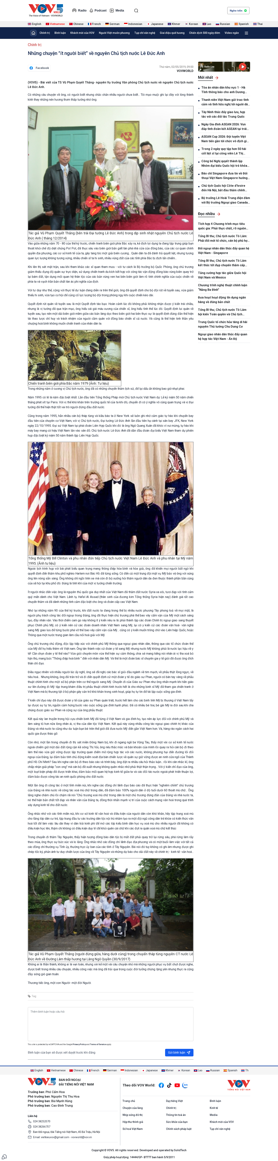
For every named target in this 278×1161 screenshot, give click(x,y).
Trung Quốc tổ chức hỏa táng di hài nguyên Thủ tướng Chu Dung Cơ (222, 324)
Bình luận (60, 32)
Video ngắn (232, 32)
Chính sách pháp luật (178, 1128)
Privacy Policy (79, 1044)
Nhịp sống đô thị (133, 1114)
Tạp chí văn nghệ (144, 32)
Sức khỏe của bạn (177, 1121)
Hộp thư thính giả (133, 1121)
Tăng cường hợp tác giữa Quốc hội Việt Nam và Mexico (222, 275)
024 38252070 (41, 1121)
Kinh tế (214, 1107)
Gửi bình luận (176, 1052)
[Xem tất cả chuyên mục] (246, 33)
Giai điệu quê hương (172, 32)
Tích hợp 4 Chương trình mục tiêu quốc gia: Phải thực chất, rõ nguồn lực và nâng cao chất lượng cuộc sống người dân (222, 226)
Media (120, 10)
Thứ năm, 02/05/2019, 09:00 (176, 66)
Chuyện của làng (133, 1107)
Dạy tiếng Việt (174, 1100)
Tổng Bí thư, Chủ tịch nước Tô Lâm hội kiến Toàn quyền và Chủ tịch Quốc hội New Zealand (222, 312)
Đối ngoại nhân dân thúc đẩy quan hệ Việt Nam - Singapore (223, 251)
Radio (82, 10)
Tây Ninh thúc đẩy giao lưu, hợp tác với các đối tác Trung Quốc (223, 114)
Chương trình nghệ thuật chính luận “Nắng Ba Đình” (222, 287)
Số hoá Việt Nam (133, 1128)
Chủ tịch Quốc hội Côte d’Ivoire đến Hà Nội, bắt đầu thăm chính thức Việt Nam (223, 188)
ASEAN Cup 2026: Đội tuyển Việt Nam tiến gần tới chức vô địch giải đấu (225, 139)
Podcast (100, 10)
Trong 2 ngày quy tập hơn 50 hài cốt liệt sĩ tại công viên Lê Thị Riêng (223, 151)
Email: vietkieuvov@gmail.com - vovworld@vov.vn (62, 1137)
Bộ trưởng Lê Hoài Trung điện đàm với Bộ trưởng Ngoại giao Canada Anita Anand (225, 200)
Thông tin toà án (176, 1114)
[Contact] (4, 1156)
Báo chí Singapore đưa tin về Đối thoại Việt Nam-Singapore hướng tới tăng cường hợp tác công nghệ (225, 176)
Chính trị (45, 32)
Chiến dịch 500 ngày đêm (204, 32)
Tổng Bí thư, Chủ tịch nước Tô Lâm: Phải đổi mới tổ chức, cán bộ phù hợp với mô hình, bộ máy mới (223, 238)
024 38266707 (41, 1126)
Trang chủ (129, 1100)
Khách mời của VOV (82, 32)
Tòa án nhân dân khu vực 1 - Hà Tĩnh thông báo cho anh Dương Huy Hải (223, 90)
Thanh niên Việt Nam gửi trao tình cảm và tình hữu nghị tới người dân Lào (225, 102)
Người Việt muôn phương (114, 32)
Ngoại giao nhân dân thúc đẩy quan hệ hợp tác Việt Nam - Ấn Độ (222, 336)
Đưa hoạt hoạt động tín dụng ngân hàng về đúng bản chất (222, 300)
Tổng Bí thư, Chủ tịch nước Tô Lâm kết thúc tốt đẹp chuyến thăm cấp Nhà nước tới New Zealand (222, 263)
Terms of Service (98, 1044)
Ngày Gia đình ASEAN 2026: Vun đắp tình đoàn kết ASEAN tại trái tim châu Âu (224, 127)
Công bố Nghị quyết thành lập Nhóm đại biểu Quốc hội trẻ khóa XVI (224, 163)
